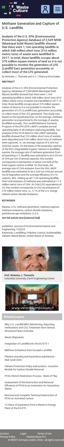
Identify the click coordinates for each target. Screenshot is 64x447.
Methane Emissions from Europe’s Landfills (28, 350)
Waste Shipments (14, 337)
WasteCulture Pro (36, 436)
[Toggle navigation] (57, 9)
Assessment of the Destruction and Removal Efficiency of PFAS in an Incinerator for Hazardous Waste (32, 385)
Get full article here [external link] (21, 217)
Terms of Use (44, 433)
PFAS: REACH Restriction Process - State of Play (31, 376)
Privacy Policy (7, 436)
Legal (23, 433)
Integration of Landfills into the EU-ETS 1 (27, 343)
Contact (4, 433)
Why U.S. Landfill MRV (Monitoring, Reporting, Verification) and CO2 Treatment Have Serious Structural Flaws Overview (30, 327)
